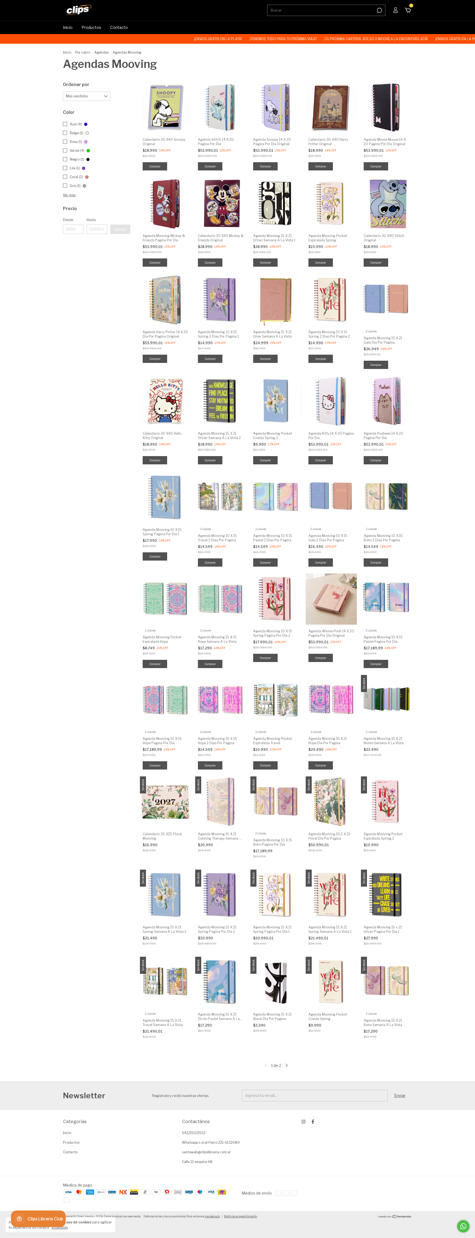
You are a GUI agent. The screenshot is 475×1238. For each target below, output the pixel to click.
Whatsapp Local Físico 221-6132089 (211, 1142)
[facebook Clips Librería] (313, 1122)
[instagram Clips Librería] (303, 1122)
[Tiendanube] (395, 1217)
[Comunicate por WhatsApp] (463, 1226)
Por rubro (82, 52)
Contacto (119, 27)
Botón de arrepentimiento (240, 1216)
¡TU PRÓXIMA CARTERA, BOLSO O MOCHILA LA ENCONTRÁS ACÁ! (334, 39)
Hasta (91, 220)
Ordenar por (76, 84)
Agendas (101, 52)
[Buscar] (379, 10)
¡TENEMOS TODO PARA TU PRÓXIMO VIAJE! (241, 39)
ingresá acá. (212, 1216)
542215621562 (194, 1133)
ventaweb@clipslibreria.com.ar (206, 1152)
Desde (68, 220)
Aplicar (120, 229)
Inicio (68, 27)
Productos (91, 27)
